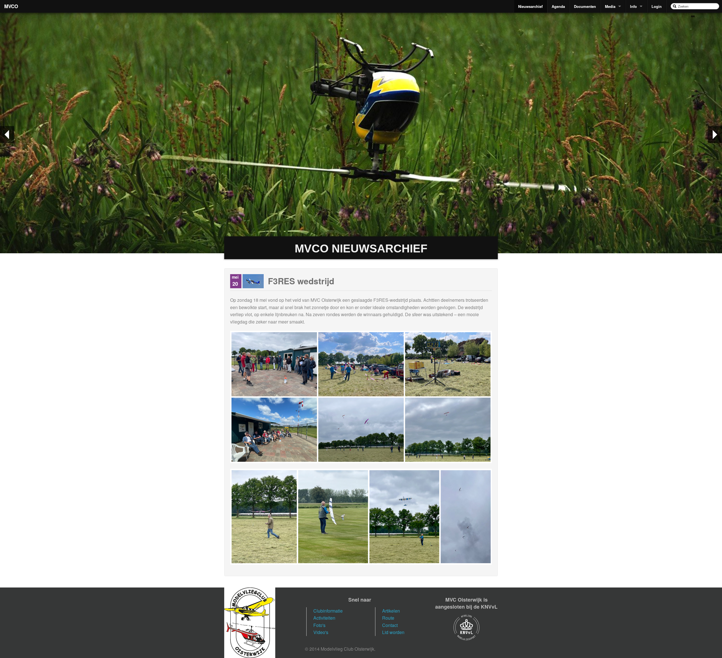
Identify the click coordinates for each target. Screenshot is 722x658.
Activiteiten (324, 618)
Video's (320, 632)
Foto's (319, 625)
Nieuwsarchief (530, 6)
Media (610, 6)
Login (656, 6)
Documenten (585, 6)
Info (633, 6)
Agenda (558, 6)
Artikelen (391, 611)
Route (388, 618)
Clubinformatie (328, 611)
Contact (390, 625)
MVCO (11, 6)
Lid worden (393, 632)
